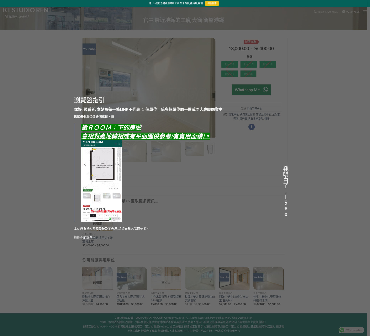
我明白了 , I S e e (285, 168)
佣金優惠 (211, 3)
